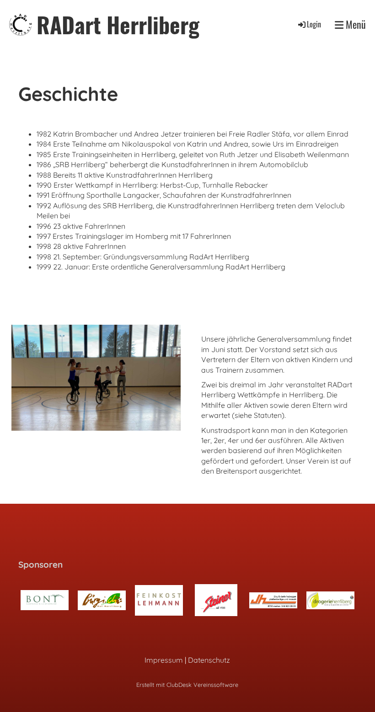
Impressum (164, 660)
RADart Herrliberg (118, 24)
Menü (354, 24)
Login (314, 24)
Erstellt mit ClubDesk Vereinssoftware (187, 684)
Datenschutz (209, 660)
